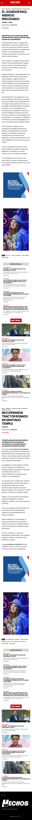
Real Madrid (5, 257)
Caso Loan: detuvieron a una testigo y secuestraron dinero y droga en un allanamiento (15, 282)
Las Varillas (6, 291)
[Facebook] (2, 795)
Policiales (6, 278)
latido (21, 816)
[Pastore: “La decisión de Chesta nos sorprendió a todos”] (16, 330)
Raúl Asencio (25, 255)
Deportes (8, 9)
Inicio (3, 9)
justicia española (16, 255)
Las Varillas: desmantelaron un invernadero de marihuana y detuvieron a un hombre (16, 294)
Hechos (6, 28)
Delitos (8, 255)
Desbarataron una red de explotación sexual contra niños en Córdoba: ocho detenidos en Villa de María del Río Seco (15, 308)
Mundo (10, 22)
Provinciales (6, 267)
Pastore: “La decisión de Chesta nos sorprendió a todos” (14, 269)
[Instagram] (5, 795)
